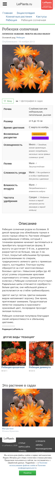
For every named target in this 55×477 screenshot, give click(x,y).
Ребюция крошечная (13, 367)
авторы (39, 445)
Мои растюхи (7, 428)
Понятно (27, 473)
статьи (22, 443)
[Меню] (4, 4)
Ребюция (11, 20)
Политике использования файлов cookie (28, 464)
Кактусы (41, 16)
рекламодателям (44, 448)
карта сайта (24, 447)
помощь (23, 450)
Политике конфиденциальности (32, 466)
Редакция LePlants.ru (12, 329)
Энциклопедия (26, 12)
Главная (8, 12)
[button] (27, 69)
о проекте (40, 441)
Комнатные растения (19, 16)
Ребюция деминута (40, 367)
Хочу (9, 101)
